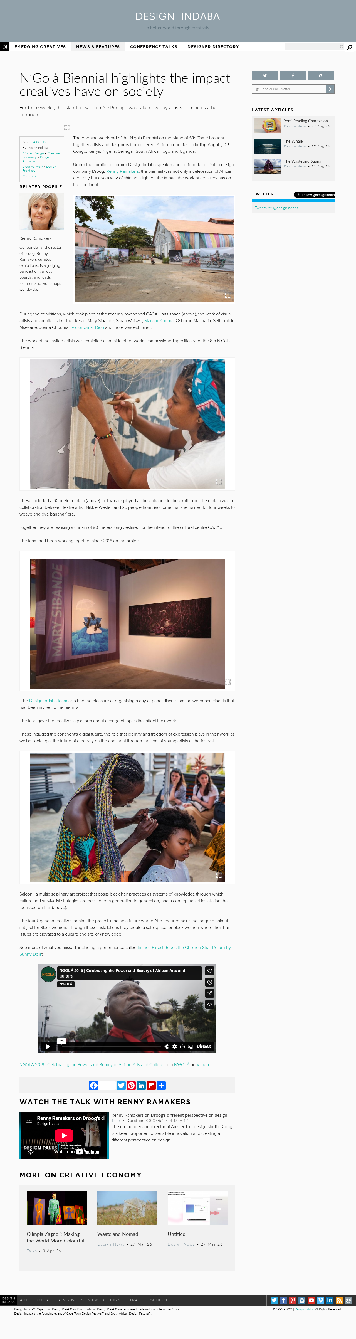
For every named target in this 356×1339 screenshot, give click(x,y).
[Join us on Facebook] (293, 75)
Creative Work (33, 166)
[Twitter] (121, 1085)
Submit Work (93, 1300)
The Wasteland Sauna (302, 161)
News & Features (98, 47)
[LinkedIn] (141, 1085)
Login (115, 1300)
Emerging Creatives (40, 47)
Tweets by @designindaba (277, 207)
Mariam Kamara (159, 321)
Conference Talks (153, 47)
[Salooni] (127, 817)
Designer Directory (213, 47)
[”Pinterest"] (321, 75)
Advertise (67, 1300)
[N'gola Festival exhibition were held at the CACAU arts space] (154, 249)
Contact (45, 1300)
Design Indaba (304, 1309)
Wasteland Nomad (117, 1233)
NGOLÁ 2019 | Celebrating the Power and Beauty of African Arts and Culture (91, 1064)
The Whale (293, 141)
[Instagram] (301, 1300)
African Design (33, 153)
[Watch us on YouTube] (311, 1300)
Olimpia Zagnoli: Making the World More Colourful (55, 1237)
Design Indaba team (48, 701)
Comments (30, 176)
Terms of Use (156, 1300)
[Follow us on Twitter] (265, 75)
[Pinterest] (131, 1085)
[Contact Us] (348, 1300)
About (26, 1300)
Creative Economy (100, 1175)
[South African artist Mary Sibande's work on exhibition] (127, 624)
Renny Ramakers (35, 238)
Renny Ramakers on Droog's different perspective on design (169, 1115)
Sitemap (132, 1300)
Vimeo (203, 1064)
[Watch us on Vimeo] (320, 1300)
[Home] (178, 18)
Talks (116, 1120)
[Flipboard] (151, 1085)
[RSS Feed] (339, 1300)
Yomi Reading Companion (306, 121)
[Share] (161, 1085)
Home (4, 46)
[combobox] (314, 46)
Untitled (177, 1233)
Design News (111, 1244)
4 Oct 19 (39, 142)
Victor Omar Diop (87, 327)
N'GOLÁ (181, 1064)
